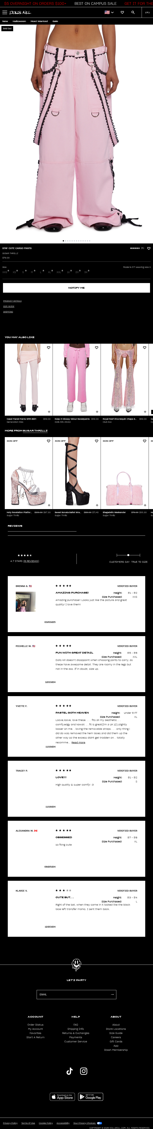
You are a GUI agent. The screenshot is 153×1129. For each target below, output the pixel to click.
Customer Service (75, 1041)
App (116, 1046)
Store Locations (116, 1029)
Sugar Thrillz (10, 253)
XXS (4, 272)
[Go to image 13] (89, 240)
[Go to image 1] (63, 240)
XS (14, 272)
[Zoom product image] (76, 134)
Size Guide (116, 1033)
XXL (59, 272)
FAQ (76, 1025)
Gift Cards (116, 1041)
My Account (35, 1029)
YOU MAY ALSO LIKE (19, 337)
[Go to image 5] (72, 240)
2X (77, 272)
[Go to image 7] (76, 240)
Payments (75, 1037)
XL (49, 272)
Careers (116, 1037)
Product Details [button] (12, 301)
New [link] (5, 21)
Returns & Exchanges (75, 1033)
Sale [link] (55, 21)
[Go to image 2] (65, 240)
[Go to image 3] (67, 240)
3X (85, 272)
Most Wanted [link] (39, 21)
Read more (78, 742)
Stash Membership (116, 1050)
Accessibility (63, 1123)
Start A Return (35, 1037)
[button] (34, 4)
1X (68, 272)
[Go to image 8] (78, 240)
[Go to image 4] (70, 240)
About (116, 1025)
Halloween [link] (19, 21)
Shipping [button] (8, 312)
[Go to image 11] (85, 240)
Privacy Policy (10, 1123)
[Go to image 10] (83, 240)
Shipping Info (76, 1029)
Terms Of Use (28, 1123)
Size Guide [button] (8, 306)
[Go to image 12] (87, 240)
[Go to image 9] (80, 240)
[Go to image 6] (74, 240)
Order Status (35, 1025)
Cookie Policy (46, 1123)
